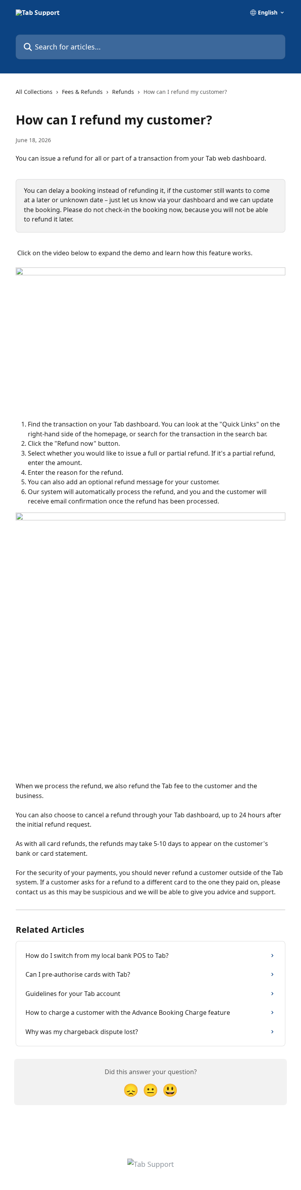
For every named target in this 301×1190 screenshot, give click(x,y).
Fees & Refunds (82, 91)
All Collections (34, 91)
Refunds (123, 91)
